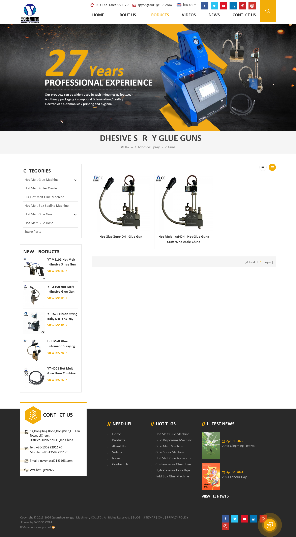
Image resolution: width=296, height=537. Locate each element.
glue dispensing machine (173, 440)
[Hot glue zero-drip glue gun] (121, 203)
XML (161, 517)
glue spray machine (169, 452)
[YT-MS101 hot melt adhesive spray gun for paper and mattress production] (34, 268)
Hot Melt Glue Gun (38, 214)
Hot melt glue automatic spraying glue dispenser (61, 344)
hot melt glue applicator (173, 458)
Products (159, 15)
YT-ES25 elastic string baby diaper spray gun (62, 316)
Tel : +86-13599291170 (111, 5)
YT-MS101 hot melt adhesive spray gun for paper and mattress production (61, 262)
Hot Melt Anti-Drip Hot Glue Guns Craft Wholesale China (183, 239)
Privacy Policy (177, 517)
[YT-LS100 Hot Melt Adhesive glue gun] (34, 296)
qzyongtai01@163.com (155, 5)
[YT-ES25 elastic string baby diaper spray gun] (34, 323)
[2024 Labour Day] (211, 476)
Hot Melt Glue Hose (39, 223)
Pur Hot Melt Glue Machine (44, 197)
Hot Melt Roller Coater (41, 188)
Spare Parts (33, 232)
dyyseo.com (43, 522)
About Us (126, 15)
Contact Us (244, 15)
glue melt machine (169, 446)
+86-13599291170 (49, 447)
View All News (214, 497)
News (214, 15)
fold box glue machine (172, 476)
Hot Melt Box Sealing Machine (47, 206)
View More (55, 271)
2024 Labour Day (234, 477)
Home (98, 15)
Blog (136, 517)
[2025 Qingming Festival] (211, 445)
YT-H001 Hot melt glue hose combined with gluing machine (62, 371)
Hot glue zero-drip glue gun (120, 237)
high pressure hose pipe (172, 470)
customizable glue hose (173, 464)
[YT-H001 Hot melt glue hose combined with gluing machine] (34, 377)
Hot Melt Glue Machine (42, 180)
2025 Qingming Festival (239, 446)
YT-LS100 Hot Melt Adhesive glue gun (61, 289)
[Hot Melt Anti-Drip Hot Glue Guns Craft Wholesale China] (184, 203)
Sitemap (149, 517)
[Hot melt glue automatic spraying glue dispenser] (34, 350)
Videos (189, 15)
